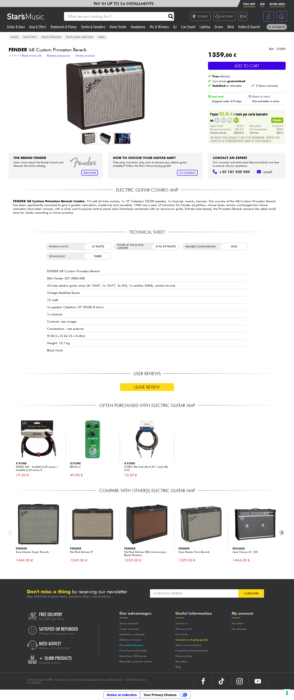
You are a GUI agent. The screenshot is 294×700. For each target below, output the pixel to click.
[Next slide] (282, 532)
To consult (187, 172)
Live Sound (188, 26)
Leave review (147, 387)
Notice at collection (122, 695)
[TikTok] (221, 681)
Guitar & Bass (16, 26)
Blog (178, 666)
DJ (175, 26)
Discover (89, 172)
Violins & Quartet (249, 26)
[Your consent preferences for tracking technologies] (287, 693)
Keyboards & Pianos (64, 26)
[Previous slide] (10, 532)
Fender (101, 37)
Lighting (205, 26)
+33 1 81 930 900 (60, 648)
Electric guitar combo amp (79, 37)
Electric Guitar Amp (51, 37)
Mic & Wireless (160, 26)
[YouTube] (258, 681)
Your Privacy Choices (160, 695)
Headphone (138, 26)
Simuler (277, 120)
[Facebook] (203, 681)
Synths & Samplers (93, 26)
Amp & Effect (38, 26)
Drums (219, 26)
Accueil (14, 37)
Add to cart (246, 65)
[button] (88, 139)
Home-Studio (118, 26)
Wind (231, 26)
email (267, 172)
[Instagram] (240, 681)
